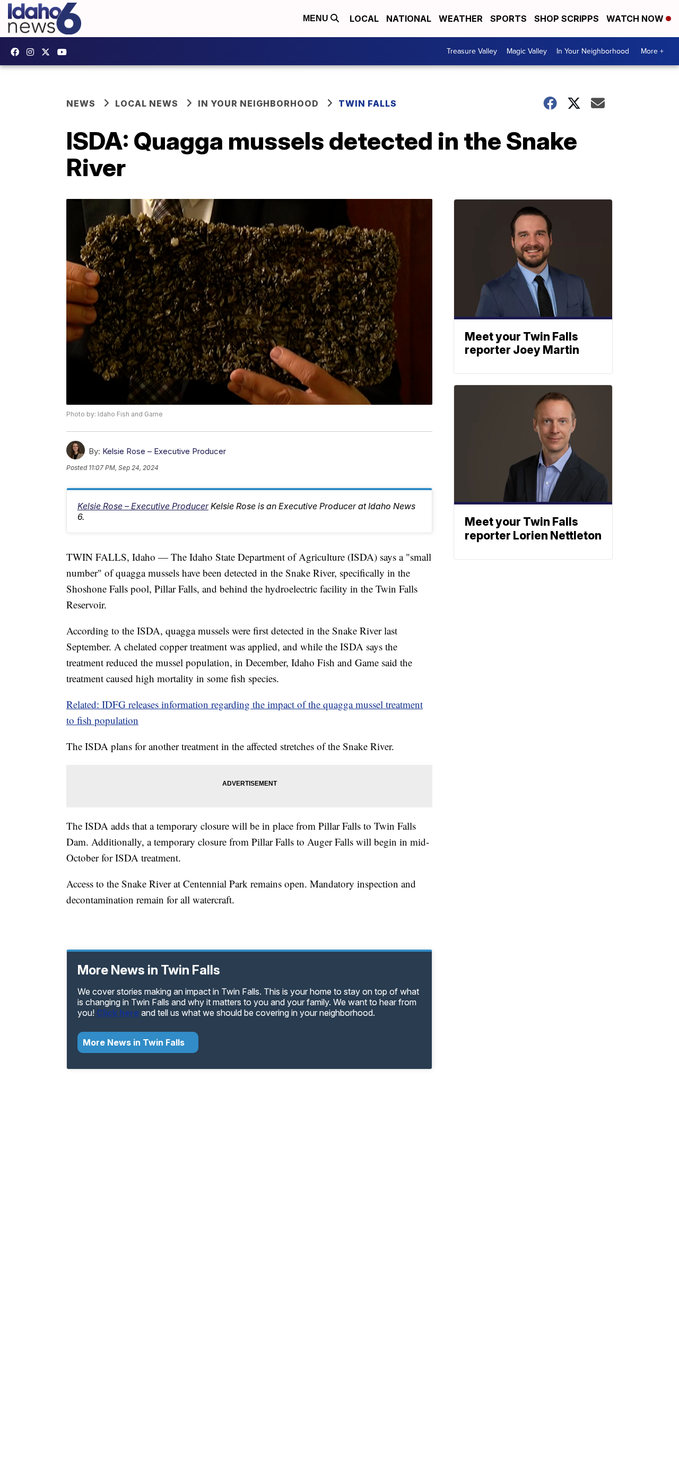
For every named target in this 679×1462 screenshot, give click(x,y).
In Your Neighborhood (592, 51)
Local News (146, 103)
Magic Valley (527, 51)
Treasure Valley (472, 51)
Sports (508, 18)
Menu (316, 18)
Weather (461, 18)
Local (364, 18)
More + (652, 51)
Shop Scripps (566, 18)
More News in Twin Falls (135, 1042)
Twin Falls (367, 103)
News (80, 103)
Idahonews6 (17, 52)
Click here (118, 1012)
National (408, 18)
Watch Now (636, 18)
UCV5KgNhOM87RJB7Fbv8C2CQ (64, 52)
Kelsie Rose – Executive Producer (164, 451)
